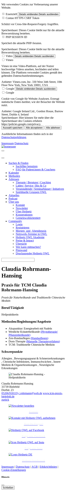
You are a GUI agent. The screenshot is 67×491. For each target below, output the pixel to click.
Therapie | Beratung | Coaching (33, 182)
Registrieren (22, 227)
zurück (5, 399)
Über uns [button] (14, 201)
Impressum (7, 143)
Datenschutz (21, 143)
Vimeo (9, 59)
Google (10, 88)
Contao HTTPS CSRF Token (22, 18)
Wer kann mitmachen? (28, 246)
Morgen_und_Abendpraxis (31, 230)
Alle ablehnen (53, 127)
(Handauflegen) (39, 338)
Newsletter (22, 208)
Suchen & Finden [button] (18, 163)
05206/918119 (9, 393)
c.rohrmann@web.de (30, 393)
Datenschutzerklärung (13, 137)
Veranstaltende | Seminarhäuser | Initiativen (40, 188)
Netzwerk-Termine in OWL (31, 234)
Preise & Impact (25, 240)
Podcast (13, 198)
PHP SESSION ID (16, 37)
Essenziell (11, 14)
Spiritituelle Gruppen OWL (31, 192)
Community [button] (15, 221)
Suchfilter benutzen (27, 166)
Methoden (14, 175)
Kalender (14, 172)
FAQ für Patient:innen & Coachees (35, 169)
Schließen (8, 487)
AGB (34, 466)
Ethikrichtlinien (48, 466)
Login (19, 224)
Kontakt (20, 205)
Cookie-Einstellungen (13, 469)
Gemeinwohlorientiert (28, 217)
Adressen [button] (14, 179)
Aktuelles (14, 195)
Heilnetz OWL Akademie (30, 237)
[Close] (2, 157)
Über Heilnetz (24, 211)
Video (9, 56)
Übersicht (21, 243)
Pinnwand (21, 250)
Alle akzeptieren (34, 127)
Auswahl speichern (12, 127)
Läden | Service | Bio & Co (31, 185)
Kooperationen (24, 214)
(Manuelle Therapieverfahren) (43, 341)
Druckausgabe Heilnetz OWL (32, 253)
